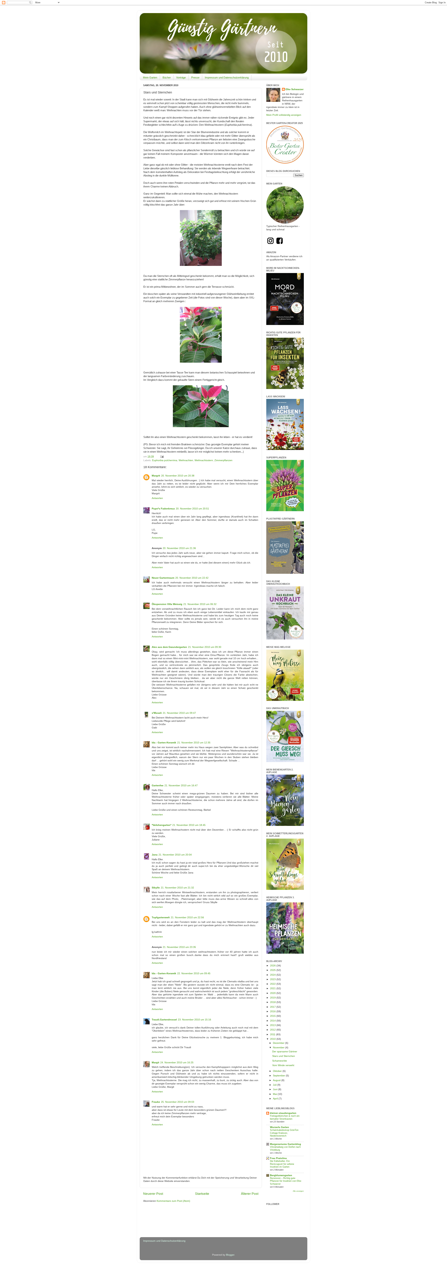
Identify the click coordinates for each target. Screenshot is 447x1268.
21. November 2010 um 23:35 (179, 947)
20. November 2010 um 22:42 (191, 578)
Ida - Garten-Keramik (164, 742)
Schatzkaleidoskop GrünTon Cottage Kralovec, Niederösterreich (284, 1133)
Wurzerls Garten (279, 1127)
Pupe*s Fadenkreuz (163, 508)
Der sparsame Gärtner (284, 1051)
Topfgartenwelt (161, 917)
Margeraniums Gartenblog (285, 1144)
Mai (275, 1094)
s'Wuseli (157, 713)
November (279, 1047)
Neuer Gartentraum (163, 578)
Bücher (167, 77)
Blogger (230, 1255)
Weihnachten (186, 460)
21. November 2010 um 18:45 (189, 825)
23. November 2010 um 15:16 (194, 1019)
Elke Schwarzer (294, 89)
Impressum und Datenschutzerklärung (227, 77)
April (276, 1098)
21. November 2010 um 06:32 (200, 604)
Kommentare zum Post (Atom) (173, 1201)
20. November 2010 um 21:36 (179, 548)
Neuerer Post (153, 1193)
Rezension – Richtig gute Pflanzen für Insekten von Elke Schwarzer (285, 1181)
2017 (273, 1007)
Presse (195, 77)
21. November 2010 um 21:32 (177, 887)
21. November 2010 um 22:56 (187, 917)
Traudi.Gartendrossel (164, 1019)
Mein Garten (150, 77)
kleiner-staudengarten (283, 1113)
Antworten (157, 498)
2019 (273, 997)
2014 (273, 1020)
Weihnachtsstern (204, 460)
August (277, 1080)
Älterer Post (249, 1193)
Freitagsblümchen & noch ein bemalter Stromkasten (284, 1117)
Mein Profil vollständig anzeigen (283, 115)
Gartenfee (157, 785)
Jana (154, 854)
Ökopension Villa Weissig (167, 604)
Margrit (156, 475)
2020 (273, 993)
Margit (155, 1062)
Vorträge (181, 77)
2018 (273, 1002)
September (279, 1075)
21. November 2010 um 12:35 (193, 742)
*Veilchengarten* (161, 825)
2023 (273, 979)
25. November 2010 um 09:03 (177, 1102)
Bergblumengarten (281, 1175)
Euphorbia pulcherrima (164, 460)
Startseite (202, 1193)
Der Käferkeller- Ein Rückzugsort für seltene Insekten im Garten (282, 1164)
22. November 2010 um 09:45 (193, 973)
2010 (273, 1039)
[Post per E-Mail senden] (161, 456)
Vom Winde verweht (283, 1065)
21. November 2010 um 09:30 (204, 647)
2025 (273, 970)
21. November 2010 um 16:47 (181, 785)
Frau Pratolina (278, 1158)
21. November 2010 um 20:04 (175, 854)
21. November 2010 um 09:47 (179, 713)
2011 (273, 1034)
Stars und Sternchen (283, 1056)
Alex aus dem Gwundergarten (169, 647)
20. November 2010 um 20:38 (177, 475)
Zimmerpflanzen (223, 460)
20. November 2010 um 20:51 (192, 508)
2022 (273, 984)
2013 (273, 1025)
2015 (273, 1016)
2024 (273, 975)
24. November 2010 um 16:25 (176, 1062)
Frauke (156, 1102)
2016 (273, 1011)
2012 (273, 1029)
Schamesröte (279, 1060)
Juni (275, 1089)
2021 (273, 988)
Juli (275, 1085)
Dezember (279, 1043)
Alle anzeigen (298, 1191)
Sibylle (156, 887)
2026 (273, 965)
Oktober (278, 1071)
